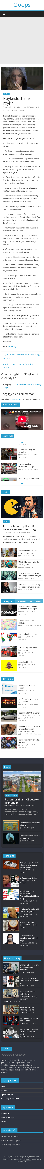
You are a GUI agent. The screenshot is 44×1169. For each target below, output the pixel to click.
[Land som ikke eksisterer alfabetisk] (11, 821)
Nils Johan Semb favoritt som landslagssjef (29, 910)
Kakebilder (5, 1113)
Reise (15, 795)
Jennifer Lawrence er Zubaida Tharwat (18, 365)
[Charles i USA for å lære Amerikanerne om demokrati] (11, 963)
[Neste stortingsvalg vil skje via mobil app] (9, 739)
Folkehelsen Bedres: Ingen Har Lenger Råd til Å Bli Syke (29, 574)
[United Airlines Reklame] (11, 876)
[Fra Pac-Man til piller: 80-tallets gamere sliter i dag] (22, 497)
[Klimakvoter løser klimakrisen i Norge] (9, 461)
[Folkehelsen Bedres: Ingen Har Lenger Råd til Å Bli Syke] (9, 572)
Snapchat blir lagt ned (26, 662)
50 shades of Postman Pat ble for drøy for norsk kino (29, 1031)
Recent (23, 601)
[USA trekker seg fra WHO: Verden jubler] (9, 561)
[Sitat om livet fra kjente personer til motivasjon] (9, 604)
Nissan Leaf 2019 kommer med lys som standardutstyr (29, 714)
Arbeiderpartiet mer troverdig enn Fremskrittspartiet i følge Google (29, 895)
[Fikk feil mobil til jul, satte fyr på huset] (9, 698)
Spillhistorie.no (7, 1094)
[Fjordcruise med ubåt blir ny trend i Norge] (11, 834)
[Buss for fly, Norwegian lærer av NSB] (9, 646)
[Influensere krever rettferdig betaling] (11, 1006)
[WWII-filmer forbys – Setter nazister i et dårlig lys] (11, 977)
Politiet (4, 1090)
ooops (23, 532)
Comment (37, 601)
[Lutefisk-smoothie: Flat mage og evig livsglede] (9, 549)
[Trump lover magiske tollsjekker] (9, 446)
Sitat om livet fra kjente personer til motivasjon (27, 607)
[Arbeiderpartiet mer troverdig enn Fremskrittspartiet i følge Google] (11, 890)
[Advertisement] (22, 40)
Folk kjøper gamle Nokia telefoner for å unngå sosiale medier (29, 864)
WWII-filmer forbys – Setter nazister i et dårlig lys (29, 980)
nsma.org (12, 346)
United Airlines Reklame (29, 878)
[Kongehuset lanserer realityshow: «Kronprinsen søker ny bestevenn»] (11, 990)
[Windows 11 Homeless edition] (9, 684)
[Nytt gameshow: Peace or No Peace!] (11, 1017)
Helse (6, 94)
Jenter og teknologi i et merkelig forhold (21, 356)
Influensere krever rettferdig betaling (27, 1008)
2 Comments (36, 626)
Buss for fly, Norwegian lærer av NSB (27, 649)
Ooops (22, 4)
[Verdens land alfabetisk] (9, 632)
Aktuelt (8, 795)
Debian (4, 1121)
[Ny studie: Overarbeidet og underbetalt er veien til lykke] (9, 583)
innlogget (16, 399)
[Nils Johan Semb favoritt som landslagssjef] (11, 908)
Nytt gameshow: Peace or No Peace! (29, 1019)
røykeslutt (21, 110)
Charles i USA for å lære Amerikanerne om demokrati (29, 967)
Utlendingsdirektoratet (10, 1098)
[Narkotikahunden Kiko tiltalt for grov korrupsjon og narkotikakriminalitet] (9, 725)
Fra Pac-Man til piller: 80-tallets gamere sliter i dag (19, 527)
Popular (9, 601)
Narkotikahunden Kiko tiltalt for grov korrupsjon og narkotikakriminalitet (29, 728)
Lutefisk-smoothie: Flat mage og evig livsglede (27, 551)
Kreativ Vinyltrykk (8, 1117)
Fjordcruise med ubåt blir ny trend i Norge (29, 836)
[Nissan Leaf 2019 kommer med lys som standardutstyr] (9, 712)
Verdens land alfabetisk (27, 634)
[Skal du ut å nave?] (11, 921)
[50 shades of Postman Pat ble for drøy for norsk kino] (11, 1028)
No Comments (36, 734)
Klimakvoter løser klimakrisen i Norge (26, 462)
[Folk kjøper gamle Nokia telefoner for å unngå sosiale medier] (11, 861)
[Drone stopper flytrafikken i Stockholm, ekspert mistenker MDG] (9, 475)
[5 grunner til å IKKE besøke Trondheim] (22, 772)
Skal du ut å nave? (27, 922)
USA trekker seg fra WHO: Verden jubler (28, 563)
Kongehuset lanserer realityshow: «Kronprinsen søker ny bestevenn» (28, 995)
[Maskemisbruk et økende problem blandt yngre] (11, 934)
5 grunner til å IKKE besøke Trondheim (22, 801)
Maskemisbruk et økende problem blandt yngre (29, 938)
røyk (15, 110)
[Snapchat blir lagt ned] (9, 660)
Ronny (20, 107)
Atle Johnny (26, 806)
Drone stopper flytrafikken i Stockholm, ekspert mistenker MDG (29, 477)
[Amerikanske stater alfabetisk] (9, 619)
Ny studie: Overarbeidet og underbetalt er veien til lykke (29, 585)
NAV (3, 1086)
